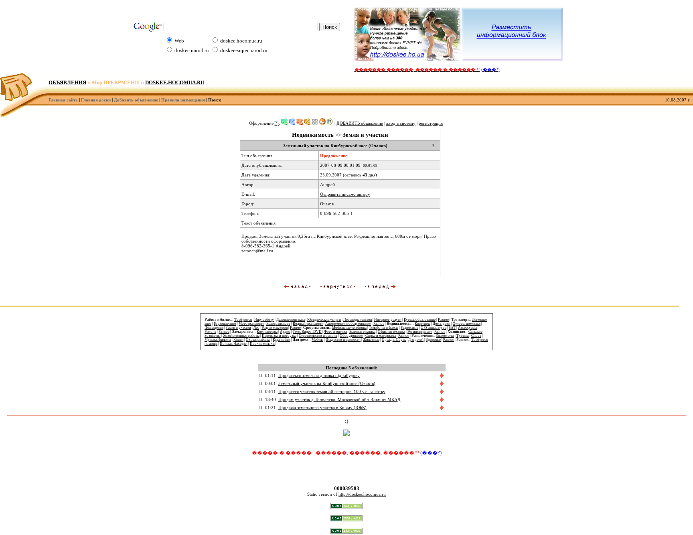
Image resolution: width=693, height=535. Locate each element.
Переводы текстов (357, 320)
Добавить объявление (136, 99)
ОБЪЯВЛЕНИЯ (67, 82)
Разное (443, 320)
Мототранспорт (251, 324)
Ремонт (210, 332)
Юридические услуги (324, 320)
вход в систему (400, 123)
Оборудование (351, 336)
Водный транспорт (308, 324)
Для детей (416, 340)
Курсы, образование (420, 320)
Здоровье (433, 340)
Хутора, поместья (466, 324)
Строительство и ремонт (318, 336)
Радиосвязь (409, 328)
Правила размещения (183, 99)
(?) (276, 123)
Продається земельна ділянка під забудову (319, 375)
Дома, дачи (441, 324)
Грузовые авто (225, 324)
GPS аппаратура (433, 328)
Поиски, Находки (233, 344)
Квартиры (422, 324)
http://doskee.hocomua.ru (362, 494)
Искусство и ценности (343, 340)
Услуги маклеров (274, 328)
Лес (256, 328)
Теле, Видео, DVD (307, 332)
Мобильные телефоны (349, 328)
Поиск (214, 99)
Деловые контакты (290, 320)
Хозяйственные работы (241, 336)
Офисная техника (391, 332)
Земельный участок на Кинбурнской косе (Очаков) (326, 383)
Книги (238, 340)
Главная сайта (63, 99)
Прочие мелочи (262, 344)
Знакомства (445, 336)
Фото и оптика (335, 332)
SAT (452, 328)
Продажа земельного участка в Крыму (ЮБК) (322, 407)
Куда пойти (281, 340)
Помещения (214, 328)
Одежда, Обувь (394, 340)
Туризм (462, 336)
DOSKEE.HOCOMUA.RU (174, 82)
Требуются (243, 320)
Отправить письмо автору (345, 194)
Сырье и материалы (380, 336)
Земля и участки (238, 328)
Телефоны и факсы (383, 328)
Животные (371, 340)
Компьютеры (267, 332)
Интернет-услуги (387, 320)
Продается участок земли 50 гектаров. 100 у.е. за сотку (331, 391)
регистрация (431, 123)
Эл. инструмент (419, 332)
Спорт (476, 336)
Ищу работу (264, 320)
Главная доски (96, 99)
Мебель (317, 340)
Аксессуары (467, 328)
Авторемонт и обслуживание (348, 324)
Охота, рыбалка (258, 340)
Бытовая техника (362, 332)
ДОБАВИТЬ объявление (359, 123)
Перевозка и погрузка (279, 336)
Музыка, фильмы (218, 340)
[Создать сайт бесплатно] (346, 507)
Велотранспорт (278, 324)
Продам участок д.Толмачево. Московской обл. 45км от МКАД (339, 399)
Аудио (285, 332)
